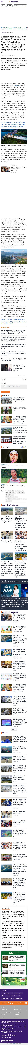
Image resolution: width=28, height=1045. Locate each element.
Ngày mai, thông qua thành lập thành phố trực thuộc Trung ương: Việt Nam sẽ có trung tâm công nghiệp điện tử (13, 945)
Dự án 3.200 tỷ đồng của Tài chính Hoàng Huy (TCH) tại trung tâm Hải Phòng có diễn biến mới (20, 700)
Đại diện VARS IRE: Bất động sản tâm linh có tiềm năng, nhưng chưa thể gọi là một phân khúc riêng (19, 420)
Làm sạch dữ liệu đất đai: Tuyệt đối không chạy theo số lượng (19, 399)
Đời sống (15, 743)
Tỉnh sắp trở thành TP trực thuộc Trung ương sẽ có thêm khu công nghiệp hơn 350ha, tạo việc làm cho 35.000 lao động (21, 522)
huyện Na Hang (21, 492)
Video (17, 581)
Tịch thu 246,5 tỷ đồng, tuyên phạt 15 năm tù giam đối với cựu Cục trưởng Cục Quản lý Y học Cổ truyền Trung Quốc (19, 883)
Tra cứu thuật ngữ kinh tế (16, 998)
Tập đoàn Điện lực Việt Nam (11, 496)
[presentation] (2, 593)
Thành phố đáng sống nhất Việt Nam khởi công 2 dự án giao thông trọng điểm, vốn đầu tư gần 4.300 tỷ (19, 440)
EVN (6, 115)
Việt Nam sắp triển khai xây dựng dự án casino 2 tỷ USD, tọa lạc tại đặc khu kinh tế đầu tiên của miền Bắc (13, 923)
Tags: (2, 490)
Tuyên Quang (9, 501)
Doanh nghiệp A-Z (16, 705)
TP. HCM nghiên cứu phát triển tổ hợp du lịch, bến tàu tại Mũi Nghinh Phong (13, 937)
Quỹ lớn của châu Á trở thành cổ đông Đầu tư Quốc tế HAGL (19, 628)
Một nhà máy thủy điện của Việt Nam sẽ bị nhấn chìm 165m (13, 359)
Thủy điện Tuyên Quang (11, 492)
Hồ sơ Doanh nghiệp (17, 993)
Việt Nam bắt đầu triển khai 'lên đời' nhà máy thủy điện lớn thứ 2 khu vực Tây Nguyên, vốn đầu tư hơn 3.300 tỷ (13, 332)
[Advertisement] (14, 17)
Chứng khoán (15, 670)
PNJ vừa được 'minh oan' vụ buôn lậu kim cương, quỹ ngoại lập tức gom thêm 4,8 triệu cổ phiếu (19, 653)
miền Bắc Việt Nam (19, 490)
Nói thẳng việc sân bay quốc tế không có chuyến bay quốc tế (20, 777)
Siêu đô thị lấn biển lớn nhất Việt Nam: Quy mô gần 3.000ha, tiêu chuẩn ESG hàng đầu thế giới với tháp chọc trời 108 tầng (7, 568)
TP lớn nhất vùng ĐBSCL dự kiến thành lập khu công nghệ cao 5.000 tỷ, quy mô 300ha (20, 429)
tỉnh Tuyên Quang (9, 494)
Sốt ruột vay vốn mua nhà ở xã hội (6, 542)
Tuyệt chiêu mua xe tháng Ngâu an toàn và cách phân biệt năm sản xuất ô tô (20, 857)
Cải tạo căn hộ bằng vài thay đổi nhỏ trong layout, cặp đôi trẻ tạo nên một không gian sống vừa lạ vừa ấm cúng (17, 958)
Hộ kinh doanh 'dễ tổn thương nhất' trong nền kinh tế (19, 822)
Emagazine (11, 581)
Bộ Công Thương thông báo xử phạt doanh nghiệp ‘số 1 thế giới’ (19, 711)
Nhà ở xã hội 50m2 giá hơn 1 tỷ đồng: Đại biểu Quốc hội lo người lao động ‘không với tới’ (19, 768)
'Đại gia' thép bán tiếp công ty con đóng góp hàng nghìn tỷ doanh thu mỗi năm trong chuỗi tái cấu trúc (19, 802)
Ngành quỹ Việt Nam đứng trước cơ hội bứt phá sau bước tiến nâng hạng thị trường (20, 722)
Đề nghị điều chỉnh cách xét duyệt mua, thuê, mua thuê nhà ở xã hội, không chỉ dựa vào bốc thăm (21, 545)
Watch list (9, 5)
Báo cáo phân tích (16, 995)
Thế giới (3, 1014)
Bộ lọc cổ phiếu (5, 995)
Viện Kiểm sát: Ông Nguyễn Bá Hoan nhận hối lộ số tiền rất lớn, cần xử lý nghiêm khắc (20, 739)
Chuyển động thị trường (17, 631)
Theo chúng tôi (5, 1003)
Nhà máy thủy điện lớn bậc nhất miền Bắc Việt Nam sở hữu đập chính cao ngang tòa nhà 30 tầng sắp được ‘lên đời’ (13, 339)
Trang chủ (3, 32)
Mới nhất (16, 1007)
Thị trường (16, 1014)
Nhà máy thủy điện (10, 490)
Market (3, 5)
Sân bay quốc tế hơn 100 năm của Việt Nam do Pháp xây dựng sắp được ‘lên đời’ (14, 930)
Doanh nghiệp (24, 606)
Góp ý (4, 383)
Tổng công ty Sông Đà (10, 498)
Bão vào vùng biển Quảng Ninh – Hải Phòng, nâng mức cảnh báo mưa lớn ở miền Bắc (20, 833)
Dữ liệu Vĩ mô (5, 998)
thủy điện (17, 85)
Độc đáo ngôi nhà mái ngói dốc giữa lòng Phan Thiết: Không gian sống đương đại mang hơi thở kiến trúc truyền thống (17, 973)
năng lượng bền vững (21, 498)
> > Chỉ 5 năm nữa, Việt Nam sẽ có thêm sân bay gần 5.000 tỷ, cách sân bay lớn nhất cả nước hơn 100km (13, 322)
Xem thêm (14, 978)
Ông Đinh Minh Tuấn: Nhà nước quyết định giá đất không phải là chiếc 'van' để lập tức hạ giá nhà (19, 617)
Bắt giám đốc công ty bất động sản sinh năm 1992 (20, 408)
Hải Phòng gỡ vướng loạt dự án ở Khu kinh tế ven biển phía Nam (7, 519)
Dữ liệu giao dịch (6, 993)
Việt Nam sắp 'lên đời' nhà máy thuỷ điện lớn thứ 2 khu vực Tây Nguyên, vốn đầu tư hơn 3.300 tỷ (13, 353)
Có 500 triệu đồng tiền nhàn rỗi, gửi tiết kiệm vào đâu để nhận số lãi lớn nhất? (19, 676)
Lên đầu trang (21, 1003)
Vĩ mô (2, 608)
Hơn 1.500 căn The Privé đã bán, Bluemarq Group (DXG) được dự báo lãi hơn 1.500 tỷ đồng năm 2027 (20, 640)
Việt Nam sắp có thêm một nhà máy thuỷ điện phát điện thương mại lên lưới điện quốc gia (13, 346)
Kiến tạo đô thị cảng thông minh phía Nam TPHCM (20, 748)
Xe (13, 861)
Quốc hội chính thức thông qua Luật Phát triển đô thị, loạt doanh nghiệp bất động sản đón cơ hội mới (20, 665)
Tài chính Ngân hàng (17, 680)
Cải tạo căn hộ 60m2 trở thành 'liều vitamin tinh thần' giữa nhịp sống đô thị (17, 966)
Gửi (5, 391)
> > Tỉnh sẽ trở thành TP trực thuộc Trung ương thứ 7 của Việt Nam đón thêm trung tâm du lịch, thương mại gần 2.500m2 (13, 124)
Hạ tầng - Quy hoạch (17, 752)
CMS (15, 1043)
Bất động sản (10, 32)
